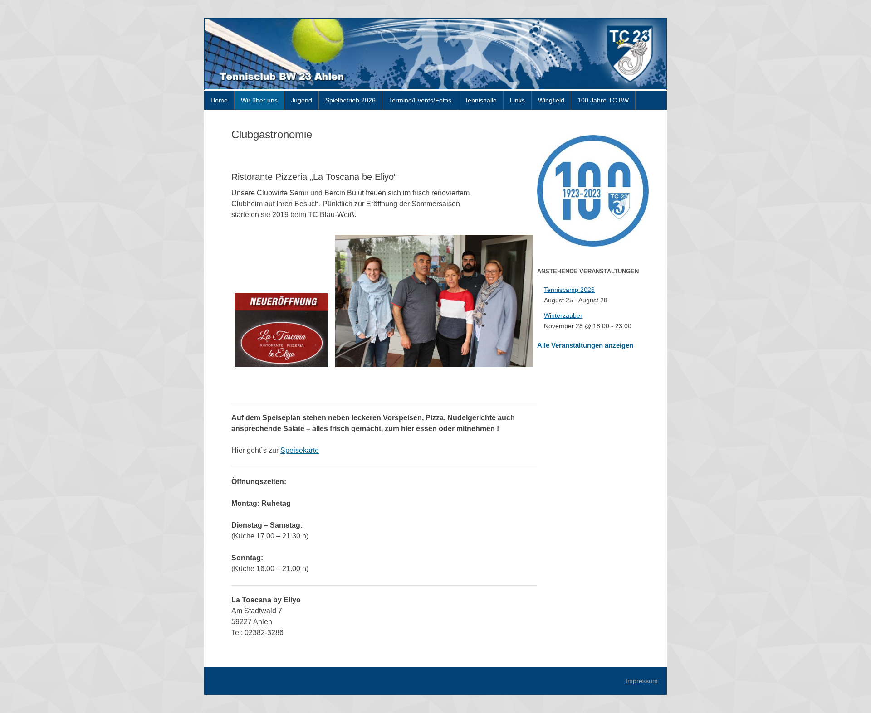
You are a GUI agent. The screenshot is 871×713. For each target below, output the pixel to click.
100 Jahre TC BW (603, 100)
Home (219, 100)
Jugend (301, 100)
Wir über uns (259, 100)
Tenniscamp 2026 (569, 289)
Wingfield (551, 100)
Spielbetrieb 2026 (350, 100)
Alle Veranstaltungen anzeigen (585, 345)
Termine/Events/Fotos (420, 100)
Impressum (642, 680)
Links (517, 100)
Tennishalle (481, 100)
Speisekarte (299, 450)
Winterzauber (563, 315)
